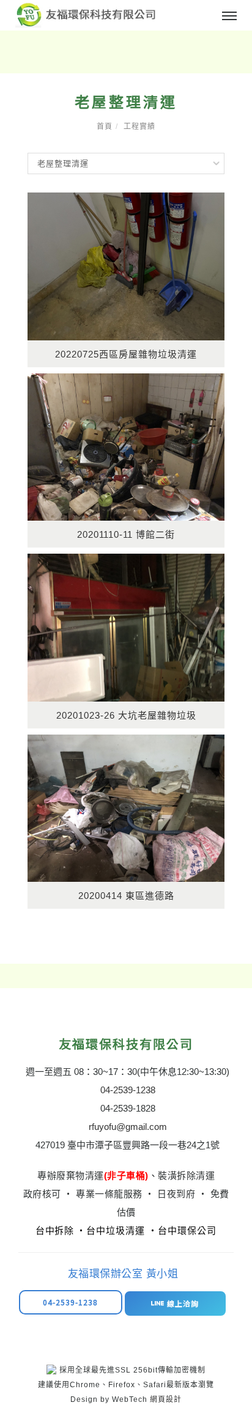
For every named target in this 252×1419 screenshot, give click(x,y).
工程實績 (139, 126)
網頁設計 (166, 1399)
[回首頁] (85, 15)
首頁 (105, 126)
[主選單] (229, 16)
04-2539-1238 (127, 1090)
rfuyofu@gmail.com (128, 1126)
